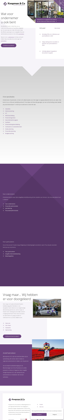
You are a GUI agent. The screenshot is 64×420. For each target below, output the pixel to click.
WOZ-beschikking (9, 115)
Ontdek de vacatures (8, 45)
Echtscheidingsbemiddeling (12, 124)
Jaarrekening (8, 208)
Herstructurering (9, 111)
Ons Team (8, 325)
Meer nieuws (57, 28)
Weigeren (55, 414)
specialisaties (21, 34)
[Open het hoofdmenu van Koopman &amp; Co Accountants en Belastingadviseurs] (61, 3)
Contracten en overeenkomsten (13, 126)
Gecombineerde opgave (11, 120)
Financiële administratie (11, 206)
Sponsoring (8, 330)
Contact (41, 404)
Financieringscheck (10, 118)
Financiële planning (10, 131)
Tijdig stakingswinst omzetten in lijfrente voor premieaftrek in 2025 (50, 43)
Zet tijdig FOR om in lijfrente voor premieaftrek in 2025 (51, 35)
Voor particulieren (10, 251)
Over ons (7, 323)
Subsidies (7, 109)
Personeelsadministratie (11, 210)
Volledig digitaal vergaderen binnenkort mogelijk (49, 52)
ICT (6, 113)
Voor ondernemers (10, 204)
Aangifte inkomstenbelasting (12, 254)
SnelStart (7, 122)
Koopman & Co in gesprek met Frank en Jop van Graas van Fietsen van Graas (47, 20)
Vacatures (8, 327)
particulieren (3, 41)
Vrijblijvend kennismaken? (12, 336)
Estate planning (9, 129)
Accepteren (39, 414)
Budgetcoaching (9, 133)
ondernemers (11, 37)
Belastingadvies (9, 256)
